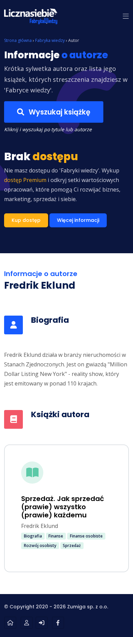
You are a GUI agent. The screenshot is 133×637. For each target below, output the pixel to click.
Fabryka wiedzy (50, 40)
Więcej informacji (78, 220)
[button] (126, 16)
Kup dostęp (26, 220)
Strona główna (18, 40)
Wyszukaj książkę (58, 112)
